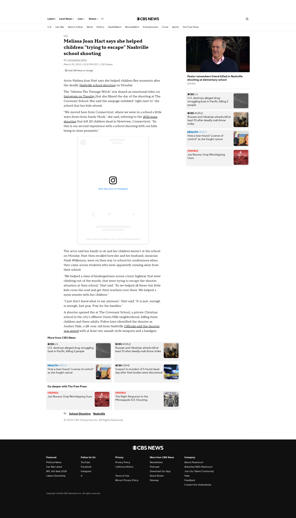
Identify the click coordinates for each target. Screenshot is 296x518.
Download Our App (160, 471)
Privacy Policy (122, 462)
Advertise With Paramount (198, 467)
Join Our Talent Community (199, 471)
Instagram (86, 471)
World (90, 27)
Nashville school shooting (97, 85)
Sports (175, 27)
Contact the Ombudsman (197, 485)
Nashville (99, 414)
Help (186, 476)
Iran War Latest (54, 467)
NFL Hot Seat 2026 (56, 471)
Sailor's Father (75, 27)
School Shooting (80, 414)
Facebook (86, 467)
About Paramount (193, 462)
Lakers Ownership (56, 476)
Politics (100, 27)
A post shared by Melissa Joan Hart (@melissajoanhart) (113, 239)
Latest (51, 19)
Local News (66, 19)
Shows (93, 19)
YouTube (85, 462)
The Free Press (191, 27)
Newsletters (156, 462)
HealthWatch (114, 27)
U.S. (49, 27)
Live (80, 18)
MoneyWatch (132, 27)
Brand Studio (157, 476)
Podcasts (154, 467)
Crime (165, 27)
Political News (53, 462)
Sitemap (154, 480)
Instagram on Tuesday (79, 96)
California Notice (124, 467)
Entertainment (150, 27)
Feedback (189, 480)
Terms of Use (122, 476)
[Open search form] (247, 18)
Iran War (60, 27)
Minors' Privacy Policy (126, 480)
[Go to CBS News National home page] (148, 18)
